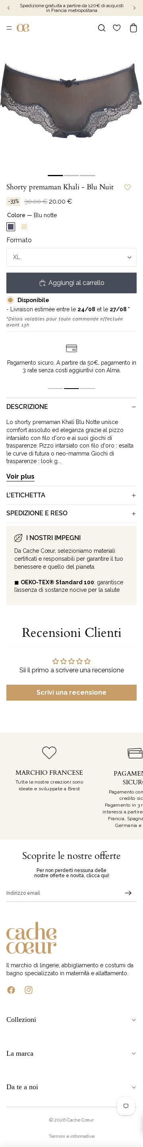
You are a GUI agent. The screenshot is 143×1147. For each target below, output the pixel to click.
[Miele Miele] (24, 226)
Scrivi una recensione (71, 692)
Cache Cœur (80, 1120)
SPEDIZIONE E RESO (37, 513)
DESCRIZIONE (27, 406)
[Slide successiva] (128, 786)
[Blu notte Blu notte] (10, 226)
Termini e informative (72, 1136)
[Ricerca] (101, 28)
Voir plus (20, 476)
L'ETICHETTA (25, 495)
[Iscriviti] (128, 893)
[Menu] (9, 28)
